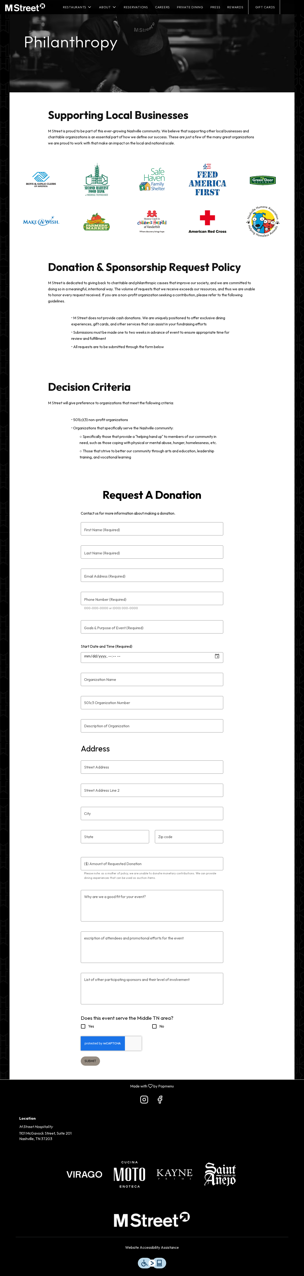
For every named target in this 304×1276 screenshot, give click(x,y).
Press (215, 7)
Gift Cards (265, 7)
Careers (162, 7)
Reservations (136, 7)
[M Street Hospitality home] (25, 7)
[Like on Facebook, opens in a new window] (160, 1101)
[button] (77, 7)
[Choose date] (217, 656)
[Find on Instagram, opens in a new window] (144, 1101)
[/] (84, 1174)
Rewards (235, 7)
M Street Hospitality (152, 1219)
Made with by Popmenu (89, 1086)
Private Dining (190, 7)
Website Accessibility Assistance (152, 1247)
